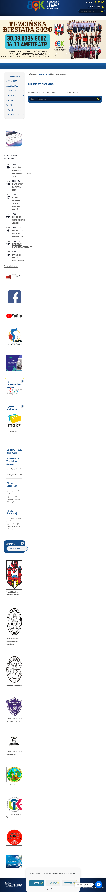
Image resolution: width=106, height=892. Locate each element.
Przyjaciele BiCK (13, 114)
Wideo (9, 105)
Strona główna (13, 76)
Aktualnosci (11, 81)
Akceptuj (36, 883)
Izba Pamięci (11, 95)
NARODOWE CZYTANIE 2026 (17, 187)
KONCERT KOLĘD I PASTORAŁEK (18, 257)
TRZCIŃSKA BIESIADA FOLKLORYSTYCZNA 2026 (21, 172)
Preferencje (69, 883)
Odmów (53, 883)
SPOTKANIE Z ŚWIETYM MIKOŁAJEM (18, 233)
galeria (9, 100)
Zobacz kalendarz (11, 266)
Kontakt (10, 110)
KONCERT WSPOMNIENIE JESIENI (18, 220)
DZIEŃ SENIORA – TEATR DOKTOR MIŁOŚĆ (17, 203)
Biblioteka (11, 90)
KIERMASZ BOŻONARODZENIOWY (22, 245)
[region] (53, 39)
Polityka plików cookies (51, 889)
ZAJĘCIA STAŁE (12, 86)
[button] (40, 53)
